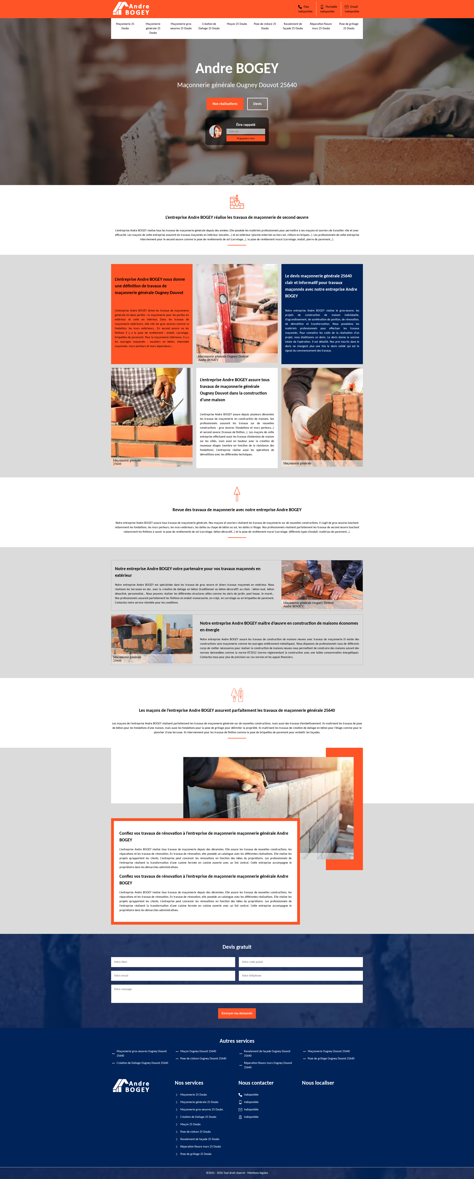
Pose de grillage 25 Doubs (195, 1154)
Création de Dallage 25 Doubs (198, 1117)
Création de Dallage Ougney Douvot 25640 (142, 1063)
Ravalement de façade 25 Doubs (199, 1139)
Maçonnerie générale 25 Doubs (153, 28)
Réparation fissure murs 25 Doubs (200, 1146)
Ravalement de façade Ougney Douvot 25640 (267, 1053)
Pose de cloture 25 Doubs (195, 1131)
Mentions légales (257, 1173)
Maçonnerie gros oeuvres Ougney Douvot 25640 (142, 1053)
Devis (257, 104)
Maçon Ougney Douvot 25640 (198, 1051)
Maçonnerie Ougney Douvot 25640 (329, 1051)
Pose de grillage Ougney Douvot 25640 (331, 1058)
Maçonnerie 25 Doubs (193, 1094)
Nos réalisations (225, 104)
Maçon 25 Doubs (237, 24)
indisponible (305, 11)
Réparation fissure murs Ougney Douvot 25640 (268, 1065)
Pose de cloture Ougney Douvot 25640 (203, 1058)
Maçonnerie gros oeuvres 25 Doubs (201, 1109)
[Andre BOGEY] (131, 14)
